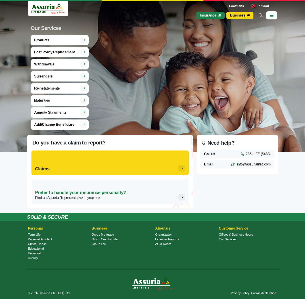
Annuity (33, 258)
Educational (36, 248)
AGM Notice (163, 244)
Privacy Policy (240, 293)
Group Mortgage (103, 234)
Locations (236, 6)
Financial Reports (167, 239)
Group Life (99, 244)
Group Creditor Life (104, 239)
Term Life (34, 234)
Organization (163, 234)
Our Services (227, 239)
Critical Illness (37, 244)
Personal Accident (40, 239)
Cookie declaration (263, 293)
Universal (34, 253)
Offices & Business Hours (236, 234)
